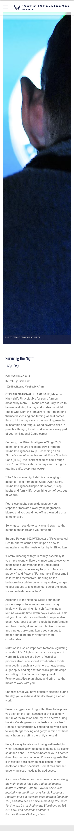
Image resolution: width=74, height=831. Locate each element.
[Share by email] (16, 366)
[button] (6, 7)
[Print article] (9, 366)
